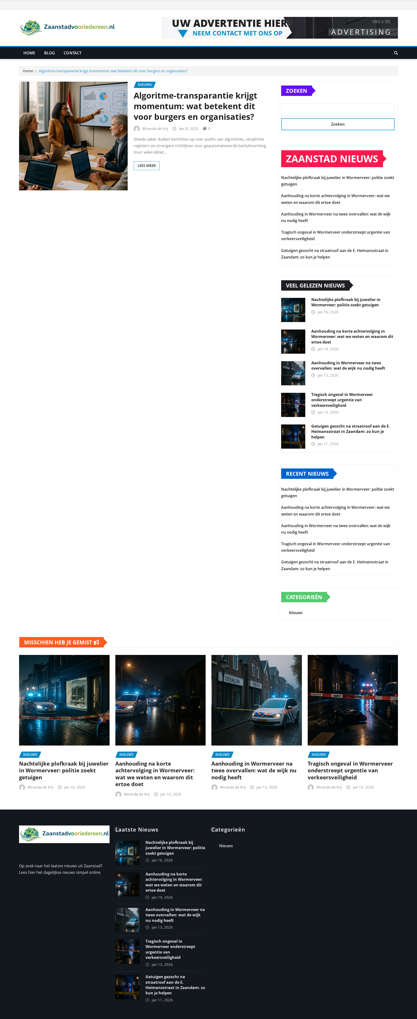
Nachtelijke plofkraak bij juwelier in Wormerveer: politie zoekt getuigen (346, 302)
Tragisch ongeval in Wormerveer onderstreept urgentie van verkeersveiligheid (342, 400)
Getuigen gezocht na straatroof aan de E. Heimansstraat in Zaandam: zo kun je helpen (350, 431)
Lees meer (147, 165)
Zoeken (296, 90)
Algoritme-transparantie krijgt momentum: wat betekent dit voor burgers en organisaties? (113, 70)
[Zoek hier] (396, 53)
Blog (49, 53)
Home (29, 53)
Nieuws (296, 612)
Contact (73, 53)
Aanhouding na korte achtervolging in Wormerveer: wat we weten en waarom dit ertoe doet (352, 337)
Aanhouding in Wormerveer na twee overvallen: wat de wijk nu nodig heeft (348, 365)
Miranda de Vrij (155, 128)
